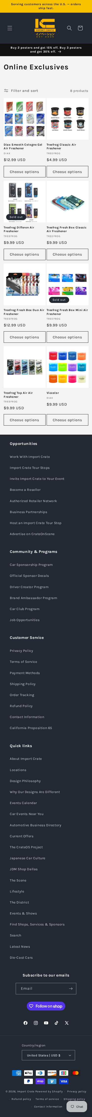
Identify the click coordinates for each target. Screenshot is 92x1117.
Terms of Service (23, 662)
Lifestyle (17, 891)
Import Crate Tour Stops (30, 468)
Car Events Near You (26, 814)
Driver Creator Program (29, 587)
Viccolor (53, 393)
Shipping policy (74, 1099)
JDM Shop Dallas (24, 869)
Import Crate (26, 1091)
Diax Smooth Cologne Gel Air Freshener (23, 146)
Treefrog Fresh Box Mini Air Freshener (67, 312)
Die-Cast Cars (21, 958)
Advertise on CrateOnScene (32, 534)
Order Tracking (22, 695)
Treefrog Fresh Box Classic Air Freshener (67, 229)
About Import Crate (26, 759)
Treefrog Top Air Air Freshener (18, 394)
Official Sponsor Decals (29, 576)
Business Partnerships (28, 512)
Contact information (48, 1106)
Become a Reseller (25, 490)
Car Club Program (25, 609)
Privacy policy (76, 1091)
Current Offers (21, 836)
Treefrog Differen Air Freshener (19, 229)
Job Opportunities (24, 620)
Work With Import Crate (30, 457)
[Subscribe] (70, 988)
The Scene (18, 880)
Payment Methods (25, 673)
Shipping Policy (23, 684)
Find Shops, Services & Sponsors (37, 924)
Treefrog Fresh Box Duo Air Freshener (24, 312)
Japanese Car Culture (27, 858)
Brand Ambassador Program (33, 598)
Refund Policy (21, 706)
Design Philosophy (25, 781)
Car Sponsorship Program (31, 565)
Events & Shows (23, 913)
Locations (18, 770)
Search (15, 935)
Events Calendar (23, 803)
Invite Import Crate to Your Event (37, 479)
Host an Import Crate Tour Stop (36, 523)
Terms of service (47, 1099)
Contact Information (27, 717)
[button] (9, 28)
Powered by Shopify (49, 1091)
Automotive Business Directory (35, 825)
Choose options (24, 172)
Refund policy (21, 1099)
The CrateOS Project (26, 847)
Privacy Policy (21, 651)
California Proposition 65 (31, 728)
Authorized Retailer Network (33, 501)
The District (19, 902)
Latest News (20, 947)
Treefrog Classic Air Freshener (61, 146)
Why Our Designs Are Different (35, 792)
